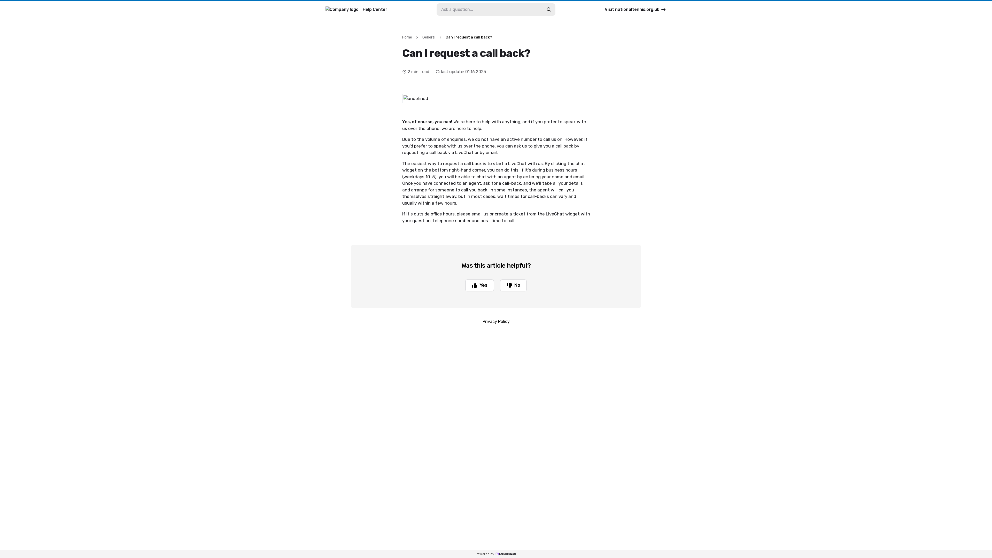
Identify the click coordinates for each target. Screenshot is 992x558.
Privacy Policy (496, 321)
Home (407, 37)
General (428, 37)
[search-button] (549, 9)
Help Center (375, 9)
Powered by (485, 554)
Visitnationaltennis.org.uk (632, 9)
